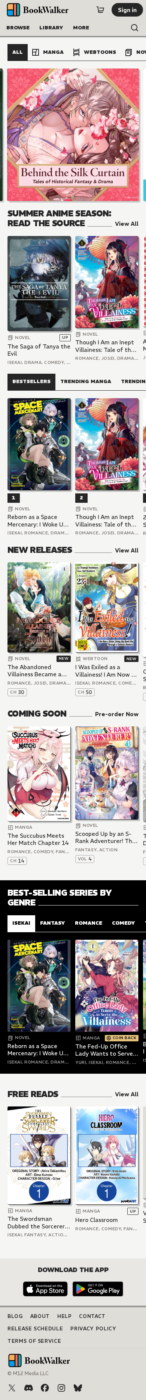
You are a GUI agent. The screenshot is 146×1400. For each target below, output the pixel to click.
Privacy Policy (93, 1328)
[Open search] (135, 28)
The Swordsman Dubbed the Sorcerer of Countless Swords (36, 1222)
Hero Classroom (96, 1219)
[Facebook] (44, 1387)
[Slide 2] (73, 134)
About (40, 1316)
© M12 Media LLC (28, 1373)
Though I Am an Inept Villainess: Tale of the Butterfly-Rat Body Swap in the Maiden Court (104, 346)
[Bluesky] (77, 1387)
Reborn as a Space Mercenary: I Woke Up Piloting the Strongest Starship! (38, 520)
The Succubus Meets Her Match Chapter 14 (38, 839)
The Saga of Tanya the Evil (38, 350)
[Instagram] (61, 1387)
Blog (15, 1316)
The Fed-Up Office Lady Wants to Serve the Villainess (104, 1050)
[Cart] (100, 10)
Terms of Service (34, 1341)
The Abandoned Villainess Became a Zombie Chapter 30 (34, 670)
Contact (92, 1316)
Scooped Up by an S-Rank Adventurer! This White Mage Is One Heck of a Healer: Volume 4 (105, 837)
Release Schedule (35, 1328)
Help (64, 1316)
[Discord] (28, 1387)
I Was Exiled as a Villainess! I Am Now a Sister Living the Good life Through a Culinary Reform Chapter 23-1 (106, 670)
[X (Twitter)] (11, 1387)
